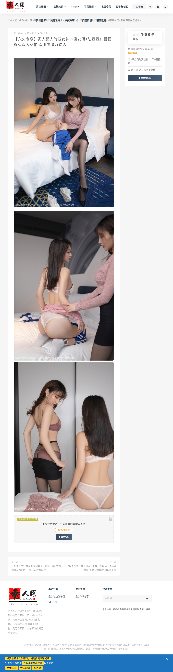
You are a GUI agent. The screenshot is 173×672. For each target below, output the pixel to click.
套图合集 (106, 7)
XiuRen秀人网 (25, 20)
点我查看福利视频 (32, 663)
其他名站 (55, 20)
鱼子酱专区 (122, 7)
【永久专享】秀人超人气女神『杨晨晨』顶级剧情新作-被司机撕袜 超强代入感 (91, 568)
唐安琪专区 (32, 33)
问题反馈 (87, 20)
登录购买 (64, 537)
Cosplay (75, 7)
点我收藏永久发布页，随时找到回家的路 (28, 658)
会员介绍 (25, 668)
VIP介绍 (52, 602)
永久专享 (70, 20)
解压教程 (101, 20)
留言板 (37, 668)
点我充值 (11, 668)
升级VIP (132, 53)
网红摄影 (41, 20)
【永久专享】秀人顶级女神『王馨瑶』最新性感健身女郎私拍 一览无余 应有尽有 (36, 568)
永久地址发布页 (56, 596)
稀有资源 (43, 33)
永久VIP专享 (82, 596)
